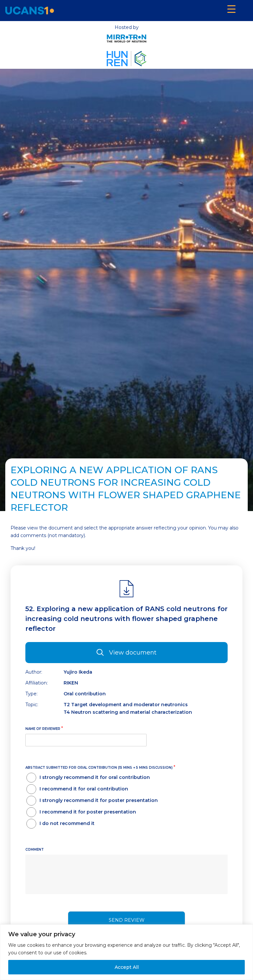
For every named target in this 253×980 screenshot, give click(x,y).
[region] (126, 952)
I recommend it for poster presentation (88, 812)
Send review (127, 920)
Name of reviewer (44, 728)
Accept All (127, 967)
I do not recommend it (67, 823)
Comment (34, 849)
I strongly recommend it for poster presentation (99, 800)
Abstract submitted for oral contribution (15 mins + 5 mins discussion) (100, 767)
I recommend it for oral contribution (84, 789)
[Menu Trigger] (231, 9)
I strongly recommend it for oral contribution (95, 777)
